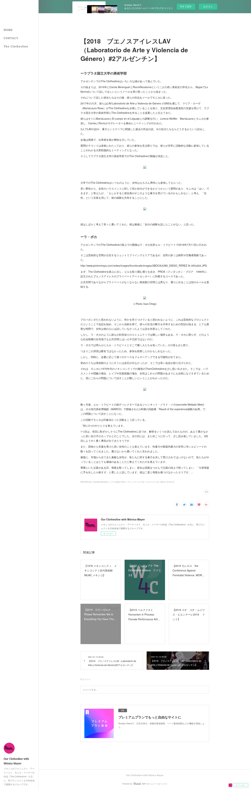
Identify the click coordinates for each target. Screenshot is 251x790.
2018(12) (170, 482)
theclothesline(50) (100, 482)
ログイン (208, 6)
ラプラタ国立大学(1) (117, 482)
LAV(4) (162, 482)
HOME (8, 30)
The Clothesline (16, 46)
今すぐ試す (186, 6)
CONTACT (11, 38)
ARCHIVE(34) (86, 482)
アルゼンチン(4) (152, 482)
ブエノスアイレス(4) (135, 482)
